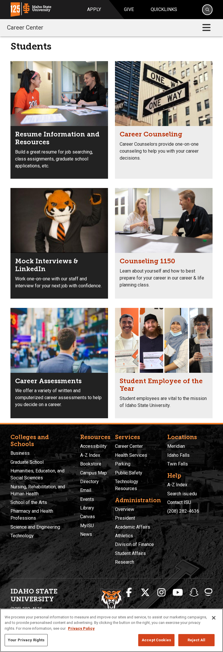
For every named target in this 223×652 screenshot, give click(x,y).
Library (87, 508)
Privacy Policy (81, 628)
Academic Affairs (132, 527)
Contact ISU (179, 502)
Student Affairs (130, 553)
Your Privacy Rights (26, 640)
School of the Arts (28, 502)
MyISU (87, 525)
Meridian (176, 446)
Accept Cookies (156, 640)
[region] (111, 630)
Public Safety (128, 473)
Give (129, 9)
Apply (94, 9)
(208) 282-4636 (183, 511)
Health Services (131, 455)
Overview (124, 509)
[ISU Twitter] (145, 592)
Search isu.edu (182, 493)
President (125, 518)
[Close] (213, 617)
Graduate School (27, 462)
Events (87, 499)
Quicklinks (164, 9)
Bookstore (90, 464)
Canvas (87, 516)
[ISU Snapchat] (194, 592)
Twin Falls (177, 464)
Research (124, 562)
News (86, 534)
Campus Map (93, 473)
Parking (122, 464)
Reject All (196, 640)
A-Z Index (90, 455)
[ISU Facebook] (129, 592)
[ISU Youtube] (178, 592)
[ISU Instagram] (161, 592)
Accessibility (93, 446)
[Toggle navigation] (206, 28)
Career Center (25, 27)
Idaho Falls (178, 455)
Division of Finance (134, 544)
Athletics (124, 535)
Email (85, 490)
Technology (22, 535)
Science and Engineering (35, 527)
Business (20, 453)
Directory (89, 481)
